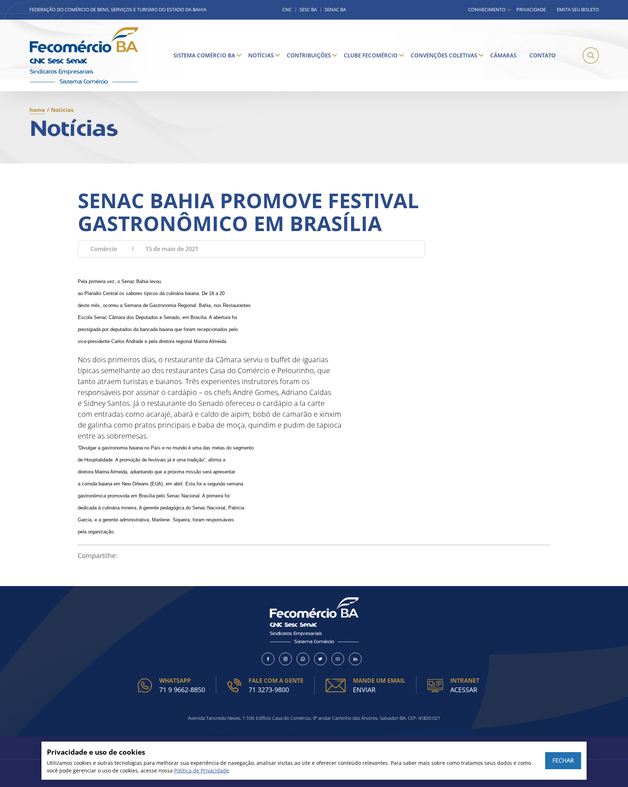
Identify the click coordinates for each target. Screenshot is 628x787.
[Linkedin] (355, 659)
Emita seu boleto (578, 9)
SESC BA (308, 9)
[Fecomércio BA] (83, 55)
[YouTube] (337, 659)
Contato (543, 55)
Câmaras (503, 55)
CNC (287, 9)
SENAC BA (335, 9)
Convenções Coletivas (444, 55)
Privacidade (531, 9)
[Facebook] (268, 659)
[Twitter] (320, 659)
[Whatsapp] (303, 659)
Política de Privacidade (201, 770)
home (37, 109)
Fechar (563, 760)
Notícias (261, 55)
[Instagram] (285, 659)
